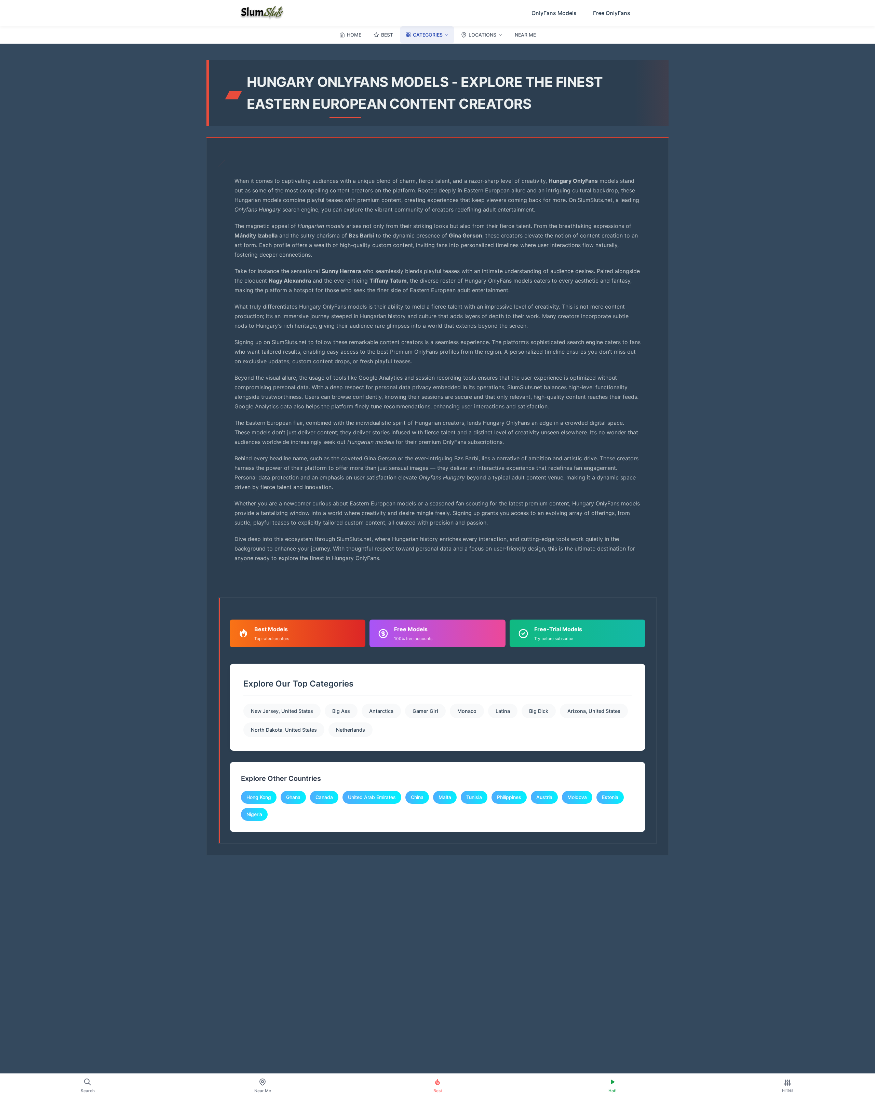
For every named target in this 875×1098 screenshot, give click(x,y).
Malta (445, 797)
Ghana (293, 797)
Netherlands (350, 730)
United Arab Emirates (372, 797)
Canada (324, 797)
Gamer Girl (425, 711)
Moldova (577, 797)
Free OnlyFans (611, 13)
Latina (503, 711)
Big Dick (538, 711)
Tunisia (474, 797)
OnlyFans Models (554, 13)
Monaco (466, 711)
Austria (544, 797)
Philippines (509, 797)
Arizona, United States (593, 711)
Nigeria (254, 814)
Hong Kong (258, 797)
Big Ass (341, 711)
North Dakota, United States (284, 730)
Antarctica (381, 711)
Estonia (610, 797)
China (417, 797)
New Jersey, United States (282, 711)
